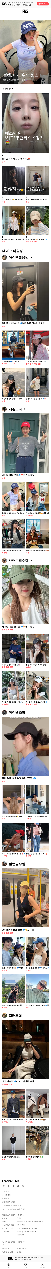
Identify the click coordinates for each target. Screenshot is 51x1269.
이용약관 (5, 1198)
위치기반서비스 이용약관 (11, 1206)
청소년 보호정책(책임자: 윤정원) (14, 1209)
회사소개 (5, 1191)
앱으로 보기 (42, 4)
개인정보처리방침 (8, 1202)
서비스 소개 (6, 1195)
